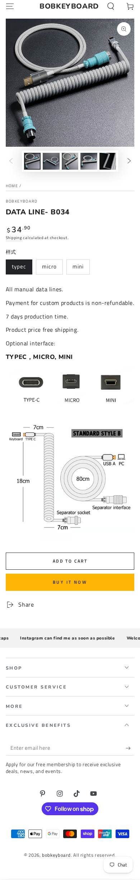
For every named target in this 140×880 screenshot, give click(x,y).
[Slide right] (129, 161)
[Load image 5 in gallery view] (107, 161)
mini (78, 266)
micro (49, 266)
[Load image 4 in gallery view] (88, 161)
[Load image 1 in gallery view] (32, 161)
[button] (111, 6)
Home (12, 186)
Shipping (14, 237)
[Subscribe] (130, 748)
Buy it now (70, 582)
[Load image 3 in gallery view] (70, 161)
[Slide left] (11, 161)
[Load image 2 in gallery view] (51, 161)
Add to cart (70, 561)
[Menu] (10, 6)
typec (19, 266)
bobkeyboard (22, 201)
